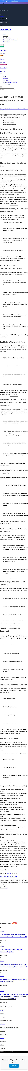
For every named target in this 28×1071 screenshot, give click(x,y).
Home (4, 34)
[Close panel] (6, 18)
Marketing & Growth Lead (8, 876)
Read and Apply (4, 888)
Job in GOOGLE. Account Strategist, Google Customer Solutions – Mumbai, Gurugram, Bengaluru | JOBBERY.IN (14, 997)
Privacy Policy (6, 41)
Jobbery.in (5, 29)
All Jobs (2, 931)
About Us (5, 36)
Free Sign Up (3, 109)
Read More (2, 53)
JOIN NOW (14, 1066)
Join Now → (14, 1)
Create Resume (24, 109)
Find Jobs (3, 50)
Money (2, 59)
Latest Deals (3, 68)
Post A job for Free (15, 109)
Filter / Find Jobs (7, 38)
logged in (8, 873)
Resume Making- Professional (10, 39)
